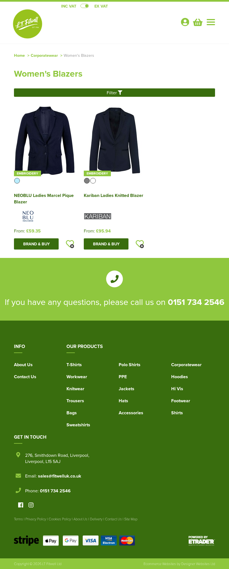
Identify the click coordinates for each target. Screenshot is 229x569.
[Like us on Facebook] (20, 505)
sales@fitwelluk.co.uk (59, 476)
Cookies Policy (60, 518)
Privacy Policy (35, 518)
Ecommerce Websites (160, 563)
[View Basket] (197, 21)
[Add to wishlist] (69, 244)
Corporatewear (44, 55)
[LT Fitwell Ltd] (28, 24)
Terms (18, 518)
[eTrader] (202, 540)
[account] (185, 22)
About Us (23, 364)
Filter (112, 93)
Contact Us (25, 376)
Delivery (96, 518)
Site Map (130, 518)
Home (19, 55)
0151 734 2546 (196, 302)
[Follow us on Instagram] (31, 505)
